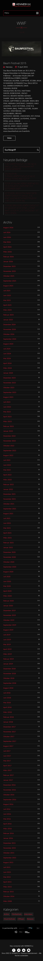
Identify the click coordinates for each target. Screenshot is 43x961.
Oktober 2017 (8, 736)
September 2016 (9, 799)
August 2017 (8, 746)
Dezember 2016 (9, 785)
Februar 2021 (8, 543)
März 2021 (7, 538)
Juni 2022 (7, 465)
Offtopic (21, 919)
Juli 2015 (6, 867)
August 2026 (8, 228)
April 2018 (7, 707)
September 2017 (9, 741)
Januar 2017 (8, 780)
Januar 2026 (8, 261)
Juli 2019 (6, 635)
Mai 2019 (7, 644)
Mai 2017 (7, 761)
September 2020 (9, 567)
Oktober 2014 (8, 896)
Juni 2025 (7, 295)
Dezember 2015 (9, 843)
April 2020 (7, 591)
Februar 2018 (8, 717)
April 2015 (7, 882)
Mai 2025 (7, 300)
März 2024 (7, 368)
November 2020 (9, 557)
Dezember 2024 (9, 324)
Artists (6, 914)
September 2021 (9, 509)
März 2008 (7, 901)
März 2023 (7, 421)
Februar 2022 (8, 484)
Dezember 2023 (9, 378)
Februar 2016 (8, 833)
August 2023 (8, 397)
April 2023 (7, 417)
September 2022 (9, 450)
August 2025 (8, 286)
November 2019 (9, 615)
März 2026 (7, 252)
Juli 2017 (6, 751)
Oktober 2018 (8, 678)
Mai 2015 (7, 877)
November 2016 (9, 790)
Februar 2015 (8, 892)
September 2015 (9, 858)
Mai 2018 (7, 703)
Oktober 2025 (8, 276)
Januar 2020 (8, 606)
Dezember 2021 (9, 494)
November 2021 (9, 499)
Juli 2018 (6, 693)
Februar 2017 (8, 775)
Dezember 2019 (9, 610)
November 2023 (9, 383)
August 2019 (8, 630)
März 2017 (7, 770)
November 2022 (9, 441)
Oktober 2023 (8, 387)
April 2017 (7, 766)
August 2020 (8, 572)
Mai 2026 (7, 242)
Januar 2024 (8, 373)
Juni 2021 (7, 523)
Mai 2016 (7, 819)
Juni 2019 (7, 640)
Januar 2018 (8, 722)
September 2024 (9, 339)
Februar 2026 (8, 257)
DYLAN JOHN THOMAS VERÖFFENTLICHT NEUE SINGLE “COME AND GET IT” (20, 176)
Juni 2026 (7, 237)
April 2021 (7, 533)
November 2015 (9, 848)
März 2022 (7, 480)
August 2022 (8, 455)
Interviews (28, 914)
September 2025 (9, 281)
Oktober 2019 (8, 620)
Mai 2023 (7, 412)
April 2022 (7, 475)
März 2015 (7, 887)
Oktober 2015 (8, 853)
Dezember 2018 (9, 669)
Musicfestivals (9, 919)
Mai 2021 (7, 528)
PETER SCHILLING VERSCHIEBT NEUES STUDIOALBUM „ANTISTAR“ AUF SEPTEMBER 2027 (22, 186)
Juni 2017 (7, 756)
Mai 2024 (7, 358)
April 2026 (7, 247)
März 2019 (7, 654)
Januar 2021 (8, 547)
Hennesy (8, 67)
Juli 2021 (6, 518)
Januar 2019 (8, 664)
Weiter (9, 138)
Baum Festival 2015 (14, 63)
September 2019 (9, 625)
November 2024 (9, 329)
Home (21, 32)
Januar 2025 (8, 320)
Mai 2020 (7, 586)
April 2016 (7, 824)
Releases (30, 919)
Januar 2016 (8, 838)
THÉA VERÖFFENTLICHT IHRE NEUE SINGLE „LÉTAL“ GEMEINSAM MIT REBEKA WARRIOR (20, 166)
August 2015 (8, 862)
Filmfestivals (17, 914)
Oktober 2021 (8, 504)
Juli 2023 (6, 402)
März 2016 (7, 829)
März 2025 (7, 310)
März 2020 (7, 596)
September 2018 (9, 683)
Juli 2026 (6, 232)
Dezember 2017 (9, 727)
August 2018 (8, 688)
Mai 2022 (7, 470)
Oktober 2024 (8, 334)
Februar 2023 (8, 426)
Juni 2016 (7, 814)
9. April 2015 (22, 67)
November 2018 (9, 673)
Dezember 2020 (9, 552)
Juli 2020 (6, 577)
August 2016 (8, 804)
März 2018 (7, 712)
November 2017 (9, 732)
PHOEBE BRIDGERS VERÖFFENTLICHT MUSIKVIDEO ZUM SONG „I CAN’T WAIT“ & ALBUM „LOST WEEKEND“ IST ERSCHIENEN (22, 209)
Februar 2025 (8, 315)
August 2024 (8, 344)
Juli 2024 (6, 349)
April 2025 (7, 305)
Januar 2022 (8, 489)
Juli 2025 (6, 291)
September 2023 (9, 392)
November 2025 (9, 271)
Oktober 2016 (8, 795)
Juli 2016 (6, 809)
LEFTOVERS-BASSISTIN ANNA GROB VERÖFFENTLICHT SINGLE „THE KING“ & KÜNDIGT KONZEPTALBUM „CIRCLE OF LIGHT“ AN (20, 197)
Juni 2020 (7, 581)
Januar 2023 (8, 431)
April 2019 (7, 649)
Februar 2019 (8, 659)
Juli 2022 (6, 460)
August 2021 (8, 513)
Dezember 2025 (9, 266)
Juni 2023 (7, 407)
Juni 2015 (7, 872)
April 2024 (7, 363)
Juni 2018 (7, 698)
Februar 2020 (8, 601)
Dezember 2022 (9, 436)
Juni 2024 (7, 354)
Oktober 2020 (8, 562)
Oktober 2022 (8, 446)
